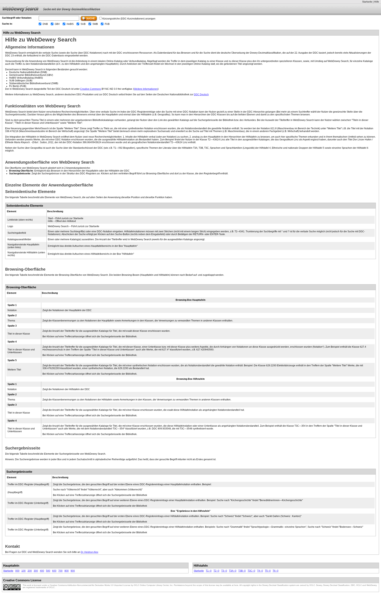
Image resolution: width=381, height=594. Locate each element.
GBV (57, 24)
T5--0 (268, 570)
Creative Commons (90, 89)
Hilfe (376, 1)
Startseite (367, 1)
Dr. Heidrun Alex (89, 552)
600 (54, 570)
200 (30, 570)
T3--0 (224, 570)
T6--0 (275, 570)
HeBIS (70, 24)
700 (60, 570)
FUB (107, 24)
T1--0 (209, 570)
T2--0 (216, 570)
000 (17, 570)
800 (66, 570)
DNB (45, 24)
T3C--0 (251, 570)
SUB (83, 24)
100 (23, 570)
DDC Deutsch (201, 94)
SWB (95, 24)
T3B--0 (242, 570)
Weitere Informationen (146, 89)
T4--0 (260, 570)
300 (36, 570)
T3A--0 (232, 570)
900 (73, 570)
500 (48, 570)
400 (42, 570)
